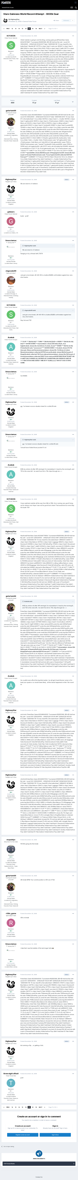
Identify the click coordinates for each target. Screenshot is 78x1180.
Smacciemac (11, 240)
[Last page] (44, 28)
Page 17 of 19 (53, 28)
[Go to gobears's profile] (11, 221)
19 (36, 28)
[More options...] (73, 36)
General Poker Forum (29, 21)
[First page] (4, 28)
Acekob (11, 337)
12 (12, 28)
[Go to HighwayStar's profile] (5, 20)
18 (32, 28)
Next (40, 28)
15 (22, 28)
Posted (28, 36)
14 (19, 28)
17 (29, 28)
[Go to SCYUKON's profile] (11, 45)
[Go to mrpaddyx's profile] (11, 849)
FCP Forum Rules (9, 1163)
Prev (8, 28)
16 (25, 28)
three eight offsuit (11, 1074)
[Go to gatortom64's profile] (11, 122)
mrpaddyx (11, 840)
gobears (10, 212)
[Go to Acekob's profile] (11, 347)
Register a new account (23, 1135)
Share (57, 20)
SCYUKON (11, 36)
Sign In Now (55, 1135)
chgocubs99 (11, 271)
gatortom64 (11, 111)
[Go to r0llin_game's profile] (11, 923)
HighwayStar (15, 19)
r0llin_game (11, 913)
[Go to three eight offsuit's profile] (11, 1083)
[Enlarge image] (53, 948)
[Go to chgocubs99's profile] (11, 280)
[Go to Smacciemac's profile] (11, 250)
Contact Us (39, 1177)
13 (15, 28)
